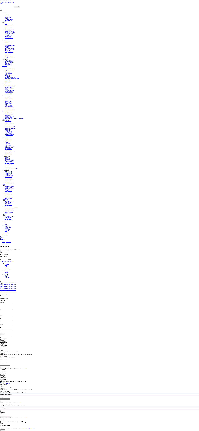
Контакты (6, 273)
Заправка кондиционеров (9, 60)
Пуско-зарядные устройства (9, 33)
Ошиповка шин (7, 50)
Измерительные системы (9, 92)
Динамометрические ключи (9, 146)
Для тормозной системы (9, 178)
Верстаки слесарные (8, 187)
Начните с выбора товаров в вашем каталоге (8, 282)
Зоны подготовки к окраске (9, 68)
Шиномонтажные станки (9, 41)
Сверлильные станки (8, 35)
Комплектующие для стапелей (10, 85)
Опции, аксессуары (8, 64)
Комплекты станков (8, 42)
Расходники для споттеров (9, 91)
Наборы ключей (7, 141)
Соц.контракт (7, 232)
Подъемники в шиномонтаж (10, 45)
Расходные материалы (8, 55)
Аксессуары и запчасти (9, 38)
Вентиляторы (7, 218)
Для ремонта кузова (8, 173)
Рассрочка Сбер (7, 228)
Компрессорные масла (8, 205)
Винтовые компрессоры (9, 202)
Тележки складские (8, 30)
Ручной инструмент (8, 87)
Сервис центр (7, 264)
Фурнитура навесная (8, 191)
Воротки (6, 142)
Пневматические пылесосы (9, 134)
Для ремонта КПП (8, 174)
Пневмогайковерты (8, 121)
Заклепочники (7, 130)
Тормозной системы (8, 101)
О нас (6, 222)
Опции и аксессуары (8, 20)
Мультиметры (7, 99)
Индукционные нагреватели (10, 32)
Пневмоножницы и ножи (9, 127)
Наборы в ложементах (8, 139)
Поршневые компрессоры (9, 201)
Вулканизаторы (7, 47)
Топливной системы (8, 102)
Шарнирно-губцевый (8, 150)
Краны (6, 24)
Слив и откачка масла (8, 112)
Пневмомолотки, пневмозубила (10, 126)
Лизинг (6, 231)
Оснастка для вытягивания (9, 88)
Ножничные (7, 15)
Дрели (6, 162)
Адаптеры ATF (7, 108)
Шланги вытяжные (8, 217)
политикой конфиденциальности (29, 428)
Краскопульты (7, 74)
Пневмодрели (7, 124)
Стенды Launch (7, 196)
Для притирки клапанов (9, 133)
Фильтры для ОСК (8, 79)
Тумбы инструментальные (9, 188)
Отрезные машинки (8, 132)
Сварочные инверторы (9, 209)
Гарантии (6, 223)
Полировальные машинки (9, 71)
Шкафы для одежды (8, 190)
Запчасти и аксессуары (9, 212)
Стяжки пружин (7, 28)
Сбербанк (6, 275)
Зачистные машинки (8, 131)
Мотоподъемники (8, 17)
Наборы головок (7, 143)
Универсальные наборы (9, 138)
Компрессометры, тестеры (9, 107)
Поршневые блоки (8, 203)
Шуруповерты (7, 158)
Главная (3, 241)
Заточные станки (8, 36)
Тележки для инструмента (9, 186)
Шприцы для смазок (8, 117)
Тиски (6, 144)
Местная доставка (8, 268)
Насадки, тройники (8, 219)
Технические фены (8, 164)
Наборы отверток (8, 145)
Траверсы (6, 18)
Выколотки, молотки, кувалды (10, 152)
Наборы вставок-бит (8, 149)
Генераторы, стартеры (8, 105)
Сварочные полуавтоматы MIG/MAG (11, 207)
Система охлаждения (8, 103)
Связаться (2, 382)
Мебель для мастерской (6, 242)
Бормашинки (7, 125)
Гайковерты (7, 157)
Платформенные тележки (9, 31)
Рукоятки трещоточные (9, 147)
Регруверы (6, 54)
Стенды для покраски (8, 73)
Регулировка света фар (9, 106)
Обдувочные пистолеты (9, 135)
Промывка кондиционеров (9, 62)
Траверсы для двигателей (9, 29)
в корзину (8, 383)
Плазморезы (7, 211)
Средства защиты (8, 213)
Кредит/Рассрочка (5, 225)
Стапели (6, 84)
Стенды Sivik (7, 195)
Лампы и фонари (8, 166)
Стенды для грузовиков (9, 197)
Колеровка (6, 80)
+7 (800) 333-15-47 (3, 261)
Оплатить (2, 402)
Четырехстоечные (8, 14)
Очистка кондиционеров (9, 61)
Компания (6, 271)
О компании (4, 221)
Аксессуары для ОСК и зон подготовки (12, 78)
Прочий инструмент (8, 154)
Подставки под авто (8, 27)
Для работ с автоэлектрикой (9, 183)
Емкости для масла (8, 115)
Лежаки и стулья (7, 192)
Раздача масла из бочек (9, 114)
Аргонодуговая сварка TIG (9, 210)
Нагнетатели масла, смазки (9, 113)
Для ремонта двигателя (9, 175)
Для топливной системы (9, 181)
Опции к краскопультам (9, 75)
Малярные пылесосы (8, 72)
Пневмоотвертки (8, 129)
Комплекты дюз (7, 76)
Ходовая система (8, 100)
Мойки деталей (7, 34)
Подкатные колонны (8, 16)
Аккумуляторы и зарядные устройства (11, 168)
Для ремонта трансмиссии (9, 182)
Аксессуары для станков (9, 56)
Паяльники (6, 167)
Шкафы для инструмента (9, 189)
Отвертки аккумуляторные (9, 163)
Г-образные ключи (8, 148)
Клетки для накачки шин (9, 52)
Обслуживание (7, 266)
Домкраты (6, 26)
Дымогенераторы (8, 37)
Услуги (6, 265)
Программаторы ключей (9, 98)
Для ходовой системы (8, 172)
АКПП (6, 104)
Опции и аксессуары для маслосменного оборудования (14, 118)
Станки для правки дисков (9, 43)
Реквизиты (6, 272)
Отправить (2, 353)
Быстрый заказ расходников (9, 57)
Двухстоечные (7, 13)
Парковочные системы (9, 19)
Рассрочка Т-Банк (8, 227)
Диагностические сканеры (9, 96)
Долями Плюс (7, 226)
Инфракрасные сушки (8, 69)
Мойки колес (7, 44)
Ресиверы (6, 204)
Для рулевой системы (8, 180)
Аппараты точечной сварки (9, 208)
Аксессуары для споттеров (9, 90)
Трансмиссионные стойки (9, 25)
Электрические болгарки (9, 161)
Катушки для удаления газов (10, 216)
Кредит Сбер (7, 230)
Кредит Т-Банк (7, 229)
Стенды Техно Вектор (8, 194)
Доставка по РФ (7, 269)
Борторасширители (8, 46)
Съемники (6, 140)
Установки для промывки (9, 116)
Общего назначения (8, 171)
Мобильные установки (9, 220)
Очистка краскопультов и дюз (10, 77)
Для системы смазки (8, 177)
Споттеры (6, 89)
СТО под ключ (5, 234)
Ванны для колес (8, 51)
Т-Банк (6, 276)
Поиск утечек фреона (8, 63)
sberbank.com (25, 368)
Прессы (6, 23)
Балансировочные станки (9, 40)
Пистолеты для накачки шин (10, 49)
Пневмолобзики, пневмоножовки (10, 128)
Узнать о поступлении (4, 298)
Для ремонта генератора (9, 176)
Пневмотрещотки (8, 122)
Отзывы (6, 224)
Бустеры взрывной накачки (9, 48)
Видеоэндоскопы (8, 97)
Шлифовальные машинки (9, 70)
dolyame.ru (20, 402)
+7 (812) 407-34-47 (10, 261)
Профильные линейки (8, 93)
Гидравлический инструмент (10, 86)
